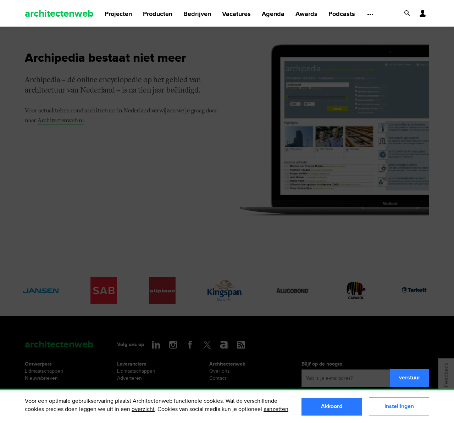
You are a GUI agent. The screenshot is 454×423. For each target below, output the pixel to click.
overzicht (143, 409)
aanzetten (276, 409)
